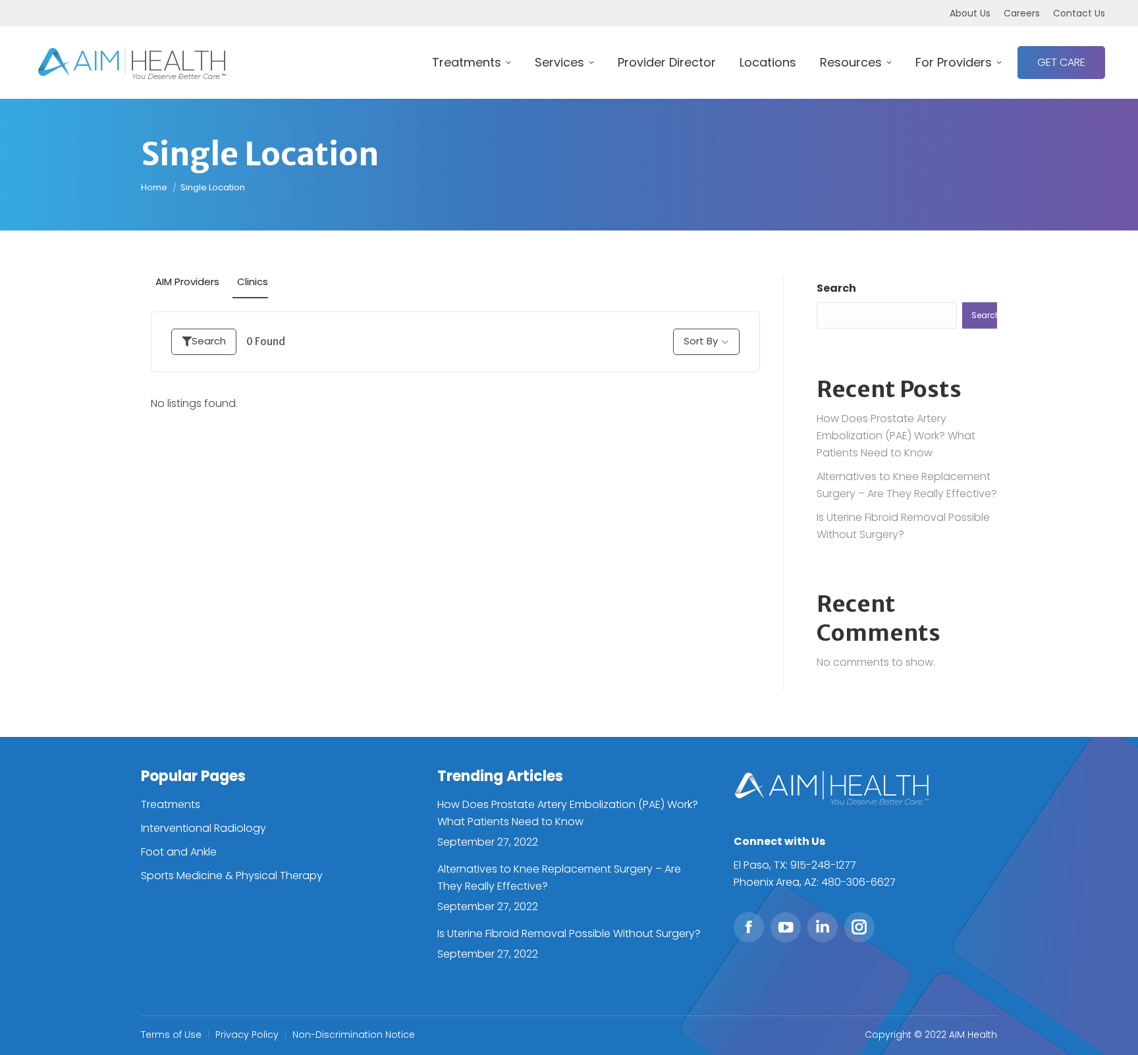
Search (209, 341)
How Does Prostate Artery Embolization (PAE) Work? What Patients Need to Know (896, 435)
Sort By (701, 341)
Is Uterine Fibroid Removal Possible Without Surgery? (569, 933)
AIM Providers (187, 281)
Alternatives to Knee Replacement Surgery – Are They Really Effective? (559, 877)
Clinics (252, 281)
